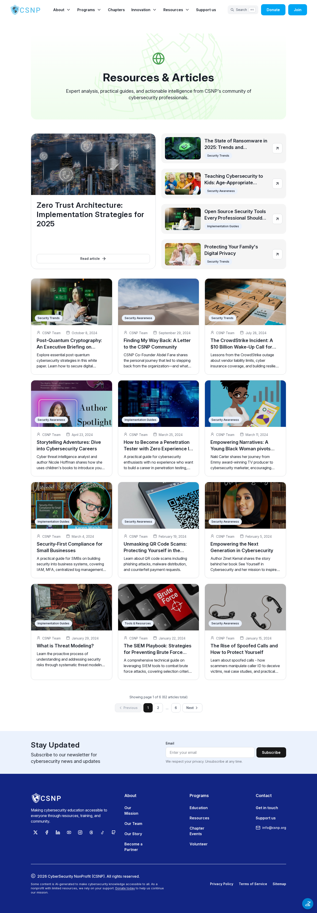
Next (190, 708)
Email (170, 743)
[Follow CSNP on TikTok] (102, 832)
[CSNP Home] (26, 9)
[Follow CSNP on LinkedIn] (57, 832)
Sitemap (279, 884)
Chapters (116, 9)
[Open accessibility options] (307, 903)
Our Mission (131, 810)
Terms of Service (253, 884)
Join (297, 9)
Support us (206, 9)
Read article (90, 258)
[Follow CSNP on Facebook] (46, 832)
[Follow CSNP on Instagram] (80, 832)
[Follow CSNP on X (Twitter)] (35, 832)
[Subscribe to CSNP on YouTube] (69, 832)
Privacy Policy (221, 884)
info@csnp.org (274, 828)
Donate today (125, 888)
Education (199, 807)
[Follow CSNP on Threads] (91, 832)
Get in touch (267, 807)
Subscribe (271, 752)
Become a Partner (133, 847)
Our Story (133, 833)
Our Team (133, 823)
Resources (199, 818)
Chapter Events (197, 831)
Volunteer (199, 844)
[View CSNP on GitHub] (113, 832)
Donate (273, 9)
